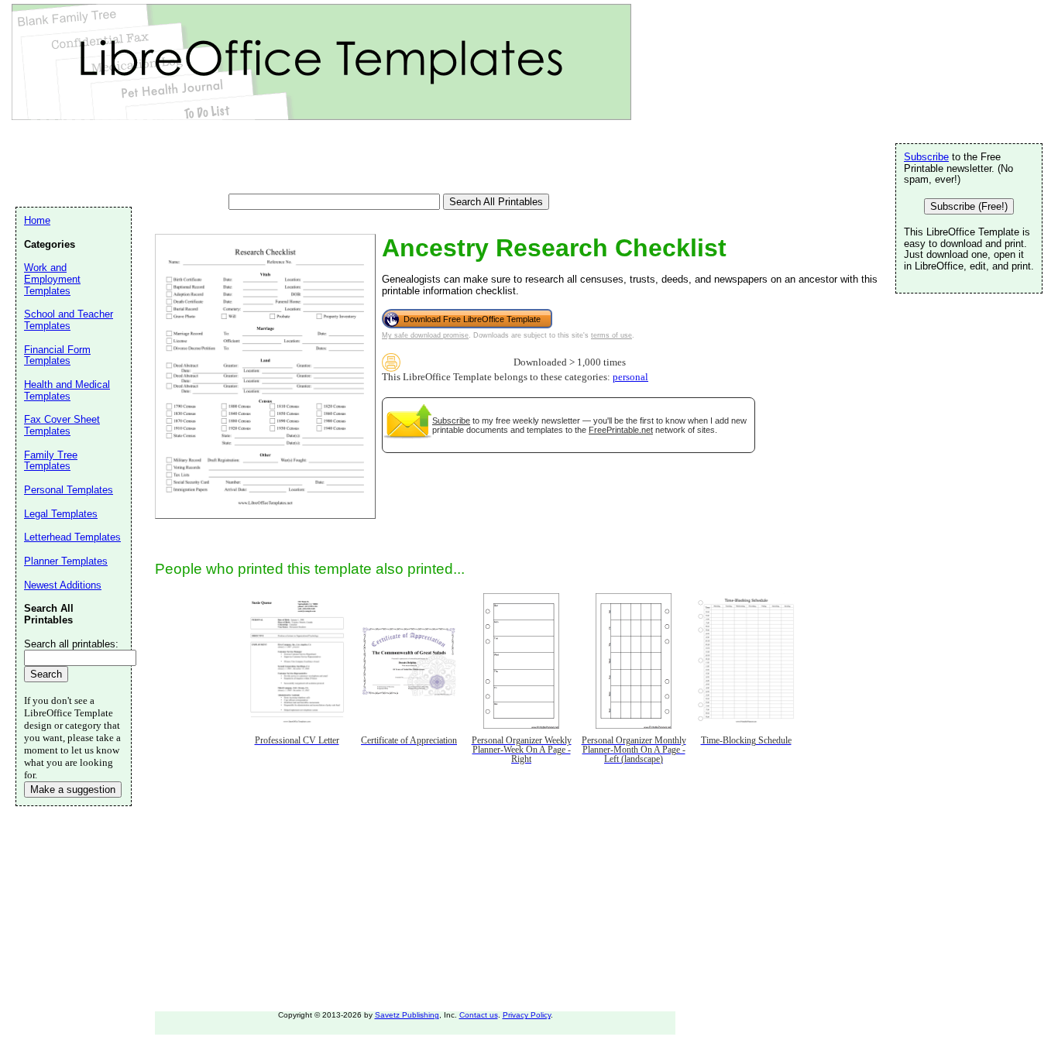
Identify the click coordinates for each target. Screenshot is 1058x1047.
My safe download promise (425, 335)
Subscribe (451, 420)
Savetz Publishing (407, 1015)
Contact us (478, 1015)
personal (630, 377)
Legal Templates (61, 514)
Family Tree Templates (50, 460)
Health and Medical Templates (67, 390)
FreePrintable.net (621, 429)
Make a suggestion (72, 789)
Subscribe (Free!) (969, 206)
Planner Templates (66, 561)
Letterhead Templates (72, 537)
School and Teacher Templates (68, 319)
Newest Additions (62, 585)
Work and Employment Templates (52, 279)
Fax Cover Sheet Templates (62, 425)
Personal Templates (68, 490)
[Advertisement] (297, 159)
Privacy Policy (527, 1015)
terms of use (611, 335)
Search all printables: (71, 644)
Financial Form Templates (57, 355)
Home (37, 220)
